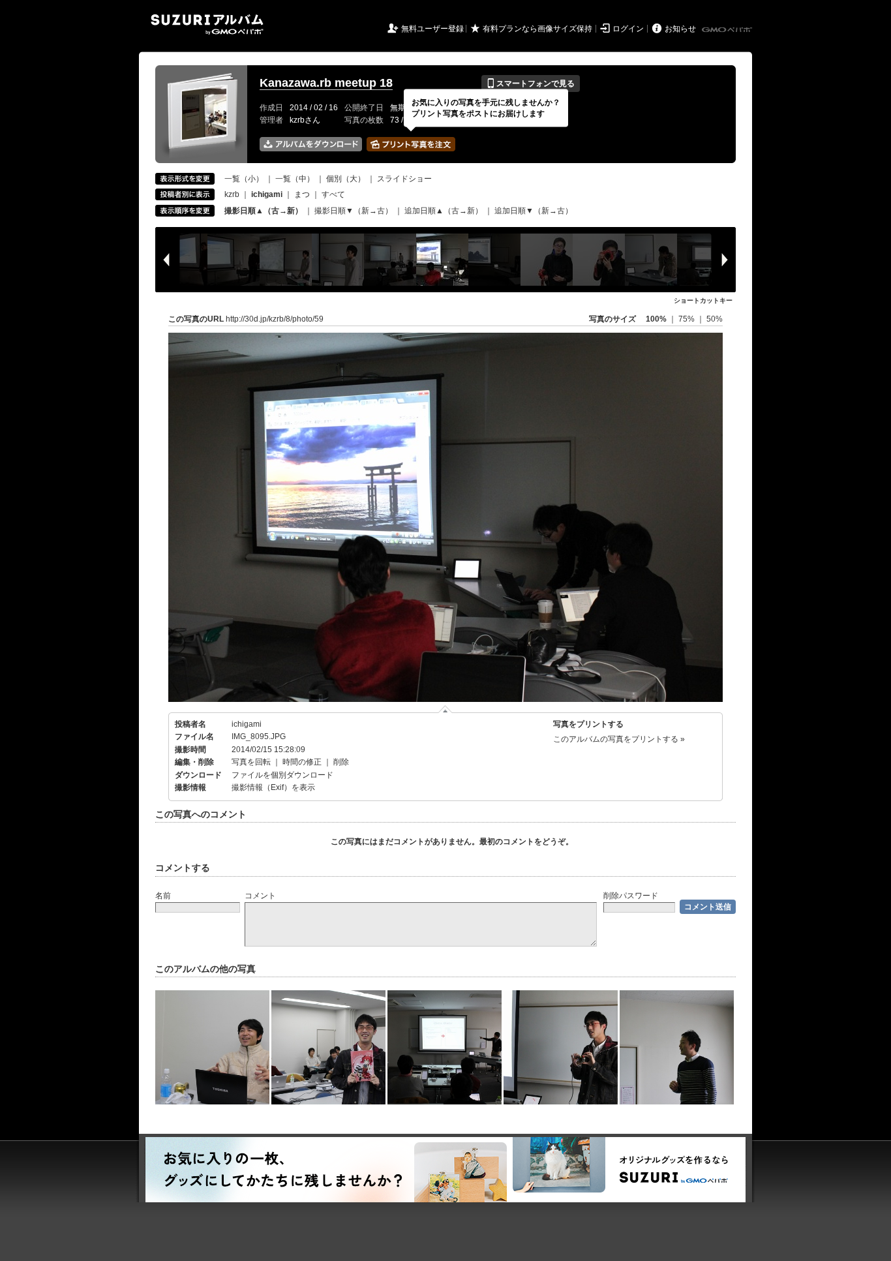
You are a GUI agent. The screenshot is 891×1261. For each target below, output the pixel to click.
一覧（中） (294, 178)
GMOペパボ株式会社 (728, 30)
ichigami (247, 724)
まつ (302, 194)
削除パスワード (630, 895)
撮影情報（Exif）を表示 (273, 787)
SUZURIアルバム (207, 24)
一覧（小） (244, 178)
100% (656, 319)
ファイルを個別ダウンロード (282, 775)
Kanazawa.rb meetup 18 (326, 82)
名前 (163, 895)
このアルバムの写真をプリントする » (619, 739)
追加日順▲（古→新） (443, 210)
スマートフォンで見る (531, 83)
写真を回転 (251, 762)
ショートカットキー (703, 300)
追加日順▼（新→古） (533, 210)
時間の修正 (302, 762)
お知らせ (680, 28)
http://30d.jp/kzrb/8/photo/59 (275, 319)
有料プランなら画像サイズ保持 (537, 28)
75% (687, 319)
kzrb (231, 194)
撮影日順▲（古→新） (263, 210)
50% (714, 319)
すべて (333, 194)
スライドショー (404, 178)
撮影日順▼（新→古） (353, 210)
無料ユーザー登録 (432, 28)
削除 (341, 762)
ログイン (628, 28)
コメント (260, 895)
